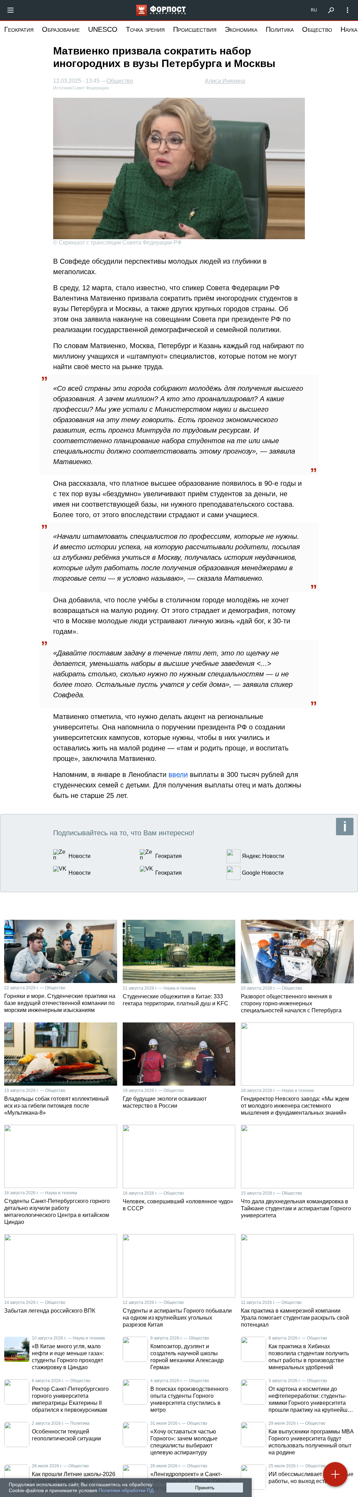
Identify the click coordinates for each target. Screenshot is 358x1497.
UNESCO (102, 29)
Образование (61, 29)
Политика (280, 29)
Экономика (241, 29)
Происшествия (194, 29)
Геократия (19, 29)
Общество (317, 29)
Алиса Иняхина (225, 81)
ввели (178, 774)
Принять (204, 1487)
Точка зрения (145, 29)
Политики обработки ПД (126, 1490)
